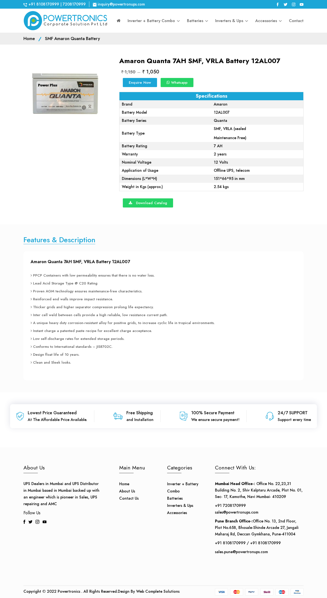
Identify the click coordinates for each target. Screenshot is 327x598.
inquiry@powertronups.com (121, 4)
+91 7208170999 (230, 505)
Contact (296, 21)
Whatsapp (178, 82)
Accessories (266, 21)
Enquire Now (140, 82)
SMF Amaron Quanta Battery (72, 38)
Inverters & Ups (229, 21)
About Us (127, 491)
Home (29, 38)
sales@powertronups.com (236, 512)
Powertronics (69, 591)
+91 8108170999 (43, 4)
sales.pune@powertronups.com (241, 552)
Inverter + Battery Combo (152, 21)
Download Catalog (149, 203)
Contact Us (129, 498)
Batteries (195, 21)
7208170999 (74, 4)
